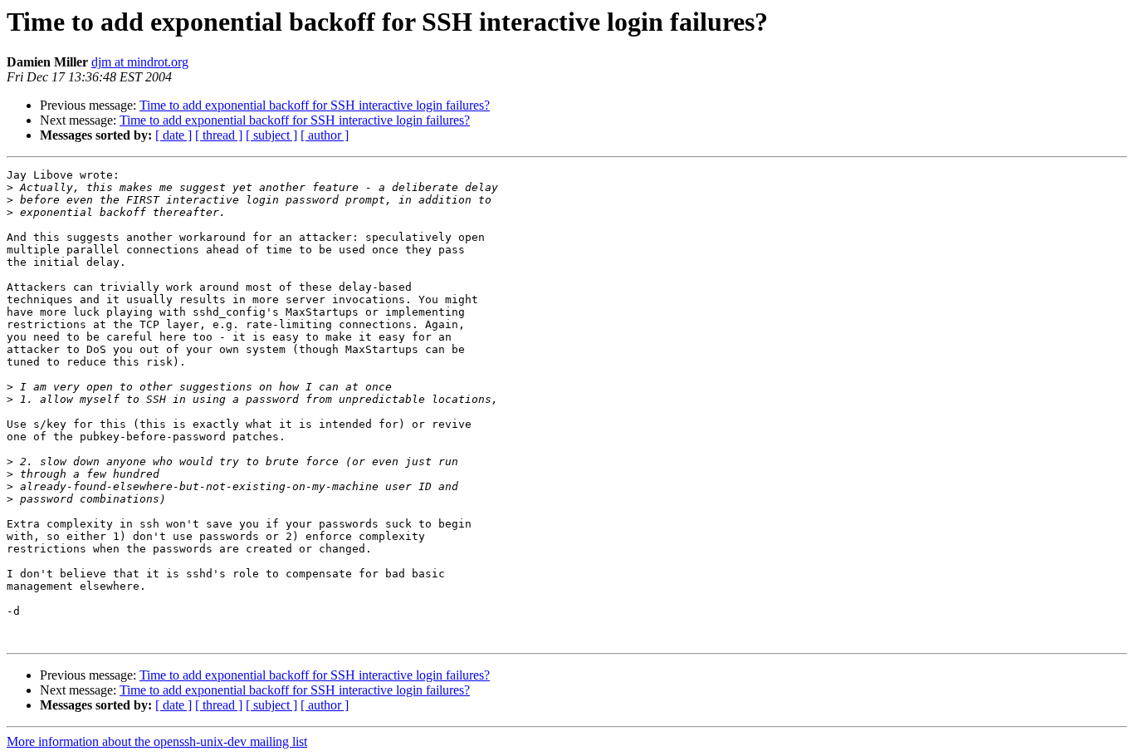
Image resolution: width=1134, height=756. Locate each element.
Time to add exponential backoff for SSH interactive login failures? (314, 105)
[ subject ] (271, 135)
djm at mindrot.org (139, 62)
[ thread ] (218, 135)
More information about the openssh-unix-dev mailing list (157, 741)
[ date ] (173, 135)
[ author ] (325, 135)
